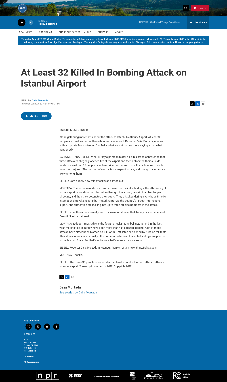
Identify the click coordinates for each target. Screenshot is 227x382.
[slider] (35, 22)
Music (87, 32)
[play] (21, 22)
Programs (45, 32)
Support (103, 32)
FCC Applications (31, 362)
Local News (25, 32)
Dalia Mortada (40, 100)
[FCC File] (181, 376)
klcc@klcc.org (30, 351)
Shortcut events (70, 32)
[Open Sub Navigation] (34, 32)
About (119, 32)
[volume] (31, 22)
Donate (201, 8)
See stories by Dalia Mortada (78, 292)
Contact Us (29, 356)
